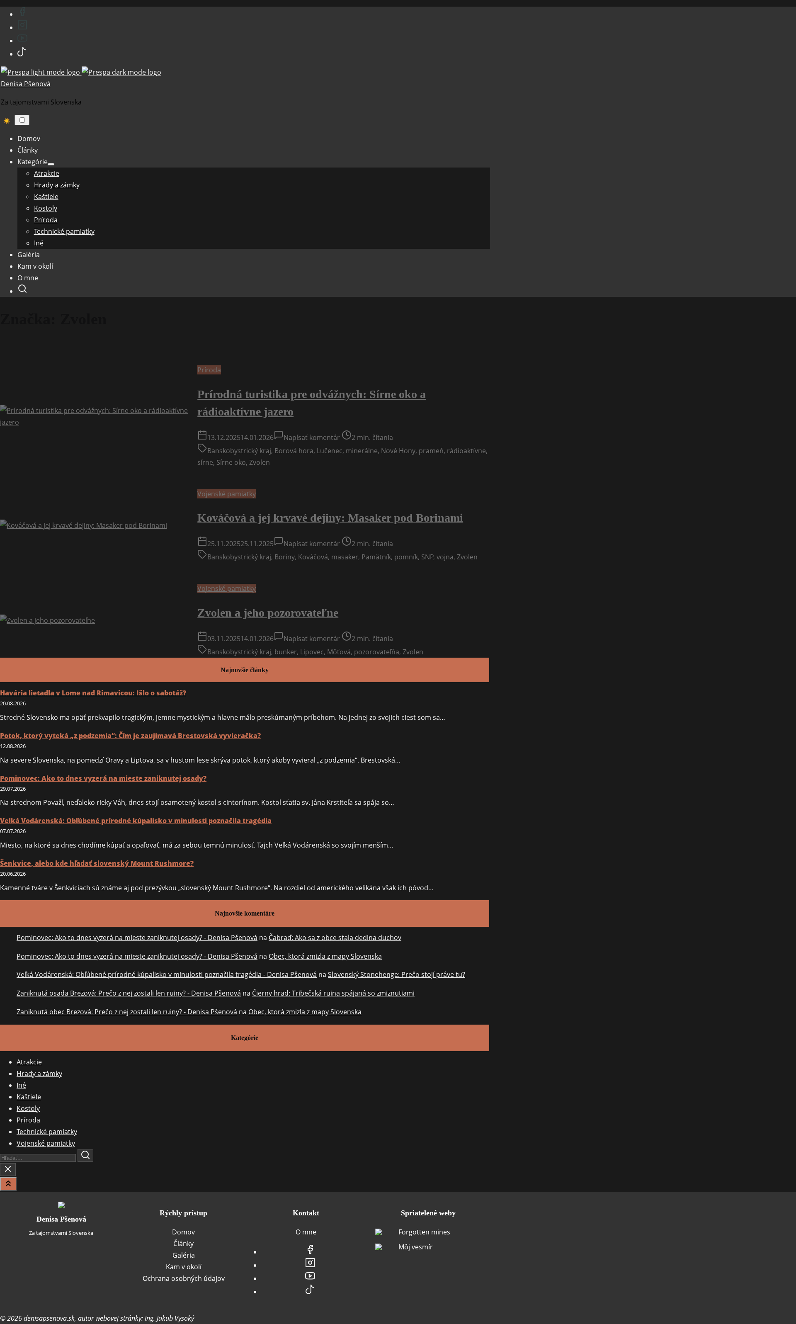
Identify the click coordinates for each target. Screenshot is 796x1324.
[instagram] (22, 27)
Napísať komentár (312, 437)
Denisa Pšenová (26, 83)
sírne (205, 462)
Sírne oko (231, 462)
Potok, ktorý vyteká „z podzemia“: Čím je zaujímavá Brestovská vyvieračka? (130, 735)
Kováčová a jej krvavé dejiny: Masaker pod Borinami (330, 517)
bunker (285, 651)
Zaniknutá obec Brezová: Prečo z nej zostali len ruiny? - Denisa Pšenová (127, 1011)
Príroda (209, 369)
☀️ (6, 121)
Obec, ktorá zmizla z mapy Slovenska (325, 956)
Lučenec (329, 450)
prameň (431, 450)
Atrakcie (29, 1061)
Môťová (339, 651)
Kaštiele (29, 1096)
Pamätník (376, 556)
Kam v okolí (183, 1266)
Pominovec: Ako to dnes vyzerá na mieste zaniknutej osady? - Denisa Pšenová (137, 937)
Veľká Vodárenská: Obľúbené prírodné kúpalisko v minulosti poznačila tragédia (136, 820)
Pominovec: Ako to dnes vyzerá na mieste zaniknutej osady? (103, 778)
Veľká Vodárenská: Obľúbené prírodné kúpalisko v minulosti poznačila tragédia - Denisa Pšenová (167, 974)
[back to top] (8, 1184)
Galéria (183, 1255)
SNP (427, 556)
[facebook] (22, 14)
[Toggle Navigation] (22, 120)
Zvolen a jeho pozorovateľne (267, 612)
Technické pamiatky (47, 1131)
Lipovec (312, 651)
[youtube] (22, 40)
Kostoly (28, 1108)
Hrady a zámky (39, 1073)
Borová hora (293, 450)
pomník (406, 556)
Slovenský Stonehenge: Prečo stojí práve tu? (396, 974)
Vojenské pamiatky (226, 493)
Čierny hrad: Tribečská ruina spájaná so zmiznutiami (333, 993)
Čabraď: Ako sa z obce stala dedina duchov (335, 937)
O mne (306, 1232)
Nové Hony (398, 450)
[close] (8, 1169)
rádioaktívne (466, 450)
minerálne (362, 450)
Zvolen (259, 462)
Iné (21, 1085)
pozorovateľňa (376, 651)
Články (183, 1243)
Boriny (284, 556)
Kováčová (313, 556)
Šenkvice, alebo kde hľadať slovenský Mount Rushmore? (97, 863)
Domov (183, 1232)
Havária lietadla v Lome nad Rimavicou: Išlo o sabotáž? (93, 692)
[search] (22, 291)
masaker (344, 556)
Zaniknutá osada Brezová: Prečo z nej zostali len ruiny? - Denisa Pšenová (129, 993)
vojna (445, 556)
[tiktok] (22, 53)
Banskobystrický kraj (239, 450)
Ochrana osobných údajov (184, 1278)
